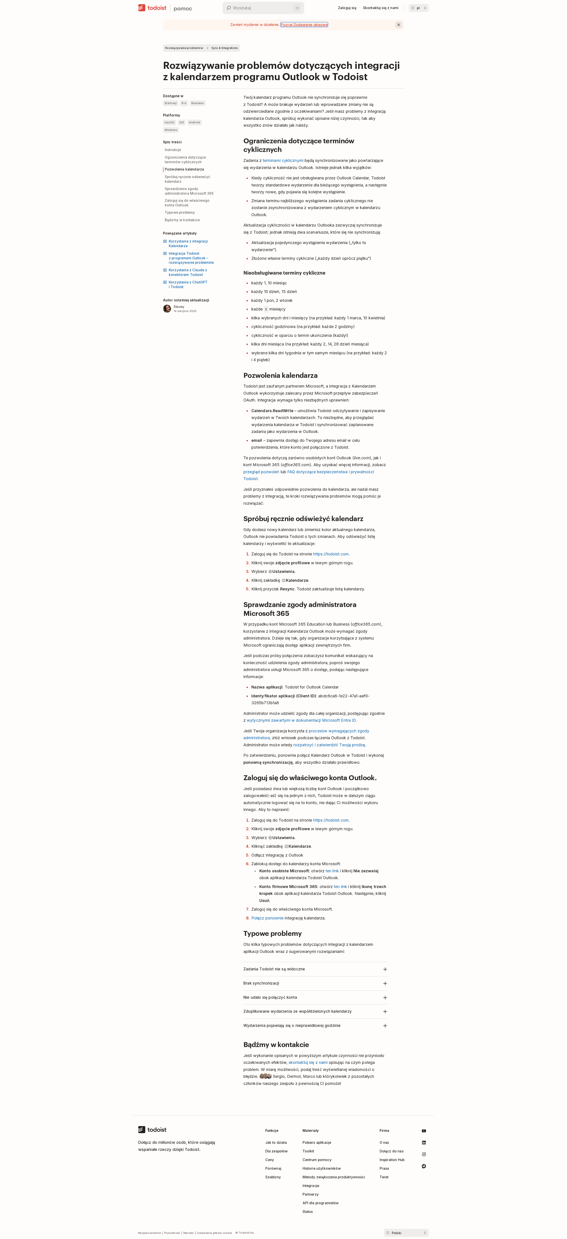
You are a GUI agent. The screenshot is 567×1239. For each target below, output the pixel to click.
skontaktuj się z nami (308, 1062)
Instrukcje (173, 150)
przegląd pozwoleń (261, 471)
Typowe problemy (180, 212)
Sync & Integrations (225, 48)
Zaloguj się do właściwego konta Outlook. (187, 202)
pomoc (183, 8)
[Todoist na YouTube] (424, 1131)
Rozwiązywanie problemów (184, 48)
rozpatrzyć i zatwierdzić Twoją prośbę (329, 745)
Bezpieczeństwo (149, 1233)
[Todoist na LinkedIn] (424, 1143)
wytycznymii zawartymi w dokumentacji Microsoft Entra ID (301, 720)
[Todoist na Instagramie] (424, 1155)
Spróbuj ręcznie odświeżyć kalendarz (187, 179)
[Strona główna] (152, 8)
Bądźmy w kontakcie (182, 220)
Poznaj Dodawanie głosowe (304, 24)
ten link (332, 871)
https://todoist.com (331, 554)
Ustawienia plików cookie (214, 1233)
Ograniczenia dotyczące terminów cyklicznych (185, 159)
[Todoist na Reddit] (424, 1167)
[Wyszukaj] (297, 8)
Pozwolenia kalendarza (184, 169)
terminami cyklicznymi (283, 160)
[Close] (398, 24)
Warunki (188, 1233)
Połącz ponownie (267, 918)
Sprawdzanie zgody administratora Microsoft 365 (189, 191)
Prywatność (172, 1233)
